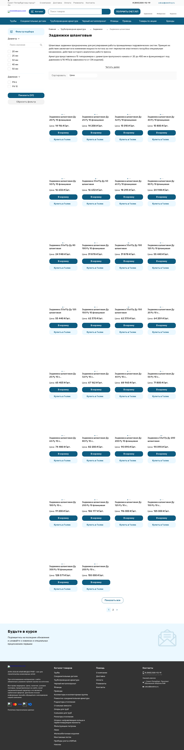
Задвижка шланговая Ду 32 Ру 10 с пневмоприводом (95, 375)
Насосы (57, 744)
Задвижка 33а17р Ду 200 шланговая (161, 440)
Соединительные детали (33, 21)
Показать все (112, 600)
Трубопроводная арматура (64, 21)
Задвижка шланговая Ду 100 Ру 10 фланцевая (95, 247)
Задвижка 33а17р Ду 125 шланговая (62, 311)
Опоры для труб (61, 709)
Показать (23, 95)
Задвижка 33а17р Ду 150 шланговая (128, 311)
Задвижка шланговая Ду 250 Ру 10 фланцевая (95, 504)
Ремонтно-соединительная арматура (71, 698)
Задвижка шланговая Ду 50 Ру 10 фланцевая (62, 183)
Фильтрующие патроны (65, 726)
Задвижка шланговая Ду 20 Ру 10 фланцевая (62, 118)
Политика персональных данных (21, 710)
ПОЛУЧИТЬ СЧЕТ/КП (127, 11)
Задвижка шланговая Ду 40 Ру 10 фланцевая (161, 118)
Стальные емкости (62, 706)
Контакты (90, 3)
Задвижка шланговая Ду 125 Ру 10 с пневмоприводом (128, 504)
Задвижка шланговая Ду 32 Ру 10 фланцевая (128, 118)
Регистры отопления (63, 717)
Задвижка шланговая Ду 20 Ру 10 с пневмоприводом (161, 311)
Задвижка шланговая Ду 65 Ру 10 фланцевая (128, 183)
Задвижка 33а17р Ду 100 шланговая (128, 247)
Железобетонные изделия (66, 734)
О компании (45, 3)
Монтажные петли (62, 737)
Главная (52, 29)
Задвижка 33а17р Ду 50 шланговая (95, 183)
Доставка (57, 3)
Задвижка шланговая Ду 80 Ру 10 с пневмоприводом (95, 440)
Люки (56, 730)
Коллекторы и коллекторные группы (71, 695)
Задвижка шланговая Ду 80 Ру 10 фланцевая (161, 183)
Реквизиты (78, 3)
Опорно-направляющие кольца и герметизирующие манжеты (69, 721)
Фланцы (114, 21)
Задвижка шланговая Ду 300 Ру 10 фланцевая (62, 568)
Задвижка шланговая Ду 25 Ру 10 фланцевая (95, 118)
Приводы (127, 21)
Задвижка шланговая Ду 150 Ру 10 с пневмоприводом (161, 504)
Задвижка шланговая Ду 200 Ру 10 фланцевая (128, 440)
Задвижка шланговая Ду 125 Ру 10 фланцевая (161, 247)
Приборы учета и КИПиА (65, 741)
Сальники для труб (63, 713)
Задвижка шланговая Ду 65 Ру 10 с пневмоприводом (62, 440)
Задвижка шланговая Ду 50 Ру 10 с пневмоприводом (161, 375)
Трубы (13, 21)
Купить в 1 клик (62, 139)
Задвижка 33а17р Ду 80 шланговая (62, 247)
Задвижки (97, 29)
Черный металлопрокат (94, 21)
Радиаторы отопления (64, 702)
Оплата (67, 3)
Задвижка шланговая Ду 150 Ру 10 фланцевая (95, 311)
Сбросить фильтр (26, 101)
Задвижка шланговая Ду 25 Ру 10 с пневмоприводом (62, 375)
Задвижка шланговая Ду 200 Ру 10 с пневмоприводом (95, 568)
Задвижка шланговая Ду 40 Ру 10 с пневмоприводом (128, 375)
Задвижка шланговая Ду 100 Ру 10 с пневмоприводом (62, 504)
